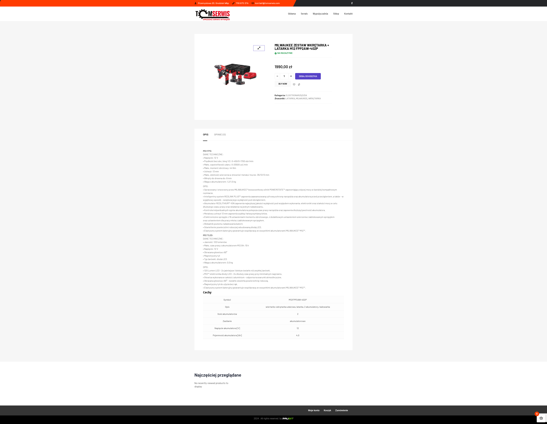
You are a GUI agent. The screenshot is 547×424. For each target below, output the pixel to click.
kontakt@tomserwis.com (267, 3)
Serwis (304, 13)
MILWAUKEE (301, 98)
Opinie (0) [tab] (220, 134)
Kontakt (348, 13)
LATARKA (290, 98)
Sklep (336, 13)
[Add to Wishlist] (294, 84)
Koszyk (327, 410)
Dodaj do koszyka (308, 76)
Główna (292, 13)
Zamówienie (341, 410)
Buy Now (282, 83)
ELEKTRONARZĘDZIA (296, 95)
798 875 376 (242, 3)
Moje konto (314, 410)
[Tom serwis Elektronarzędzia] (212, 15)
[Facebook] (352, 3)
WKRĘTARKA (314, 98)
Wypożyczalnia (320, 13)
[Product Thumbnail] (259, 48)
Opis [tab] (205, 134)
